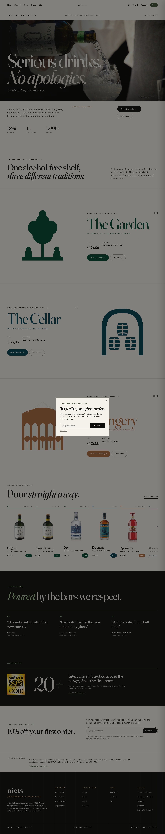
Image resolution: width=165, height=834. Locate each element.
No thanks (63, 431)
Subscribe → (97, 425)
